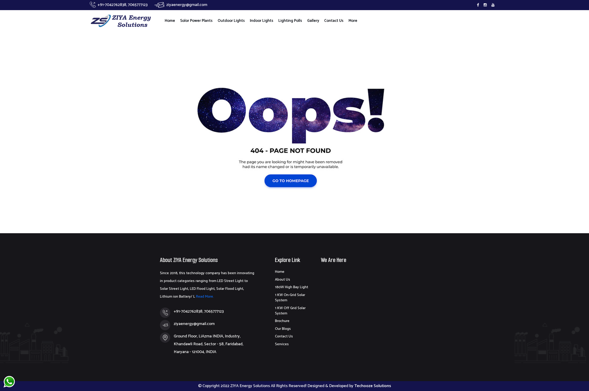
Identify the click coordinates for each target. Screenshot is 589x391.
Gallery (313, 20)
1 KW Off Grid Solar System (290, 310)
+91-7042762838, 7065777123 (122, 4)
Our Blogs (283, 329)
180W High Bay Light (291, 287)
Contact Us (334, 20)
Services (282, 344)
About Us (282, 279)
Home (170, 20)
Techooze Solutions (372, 385)
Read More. (204, 296)
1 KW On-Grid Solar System (290, 297)
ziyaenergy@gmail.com (186, 4)
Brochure (282, 321)
